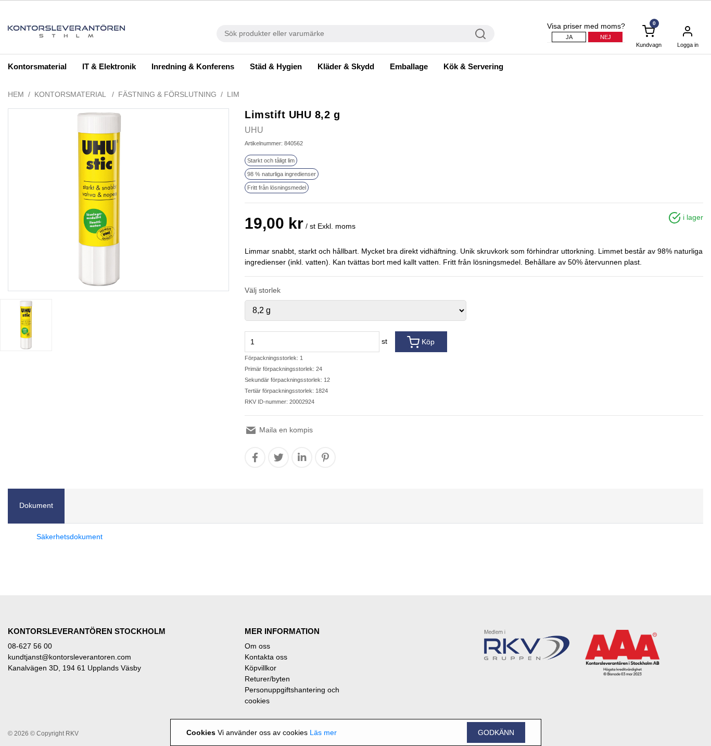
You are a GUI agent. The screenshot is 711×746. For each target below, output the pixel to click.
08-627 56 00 (30, 646)
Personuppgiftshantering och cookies (292, 695)
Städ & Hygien (276, 66)
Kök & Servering (473, 66)
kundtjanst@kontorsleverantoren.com (69, 657)
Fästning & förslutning (167, 94)
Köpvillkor (260, 668)
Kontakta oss (266, 657)
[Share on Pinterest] (325, 457)
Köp (427, 342)
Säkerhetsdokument (69, 536)
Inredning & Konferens (192, 66)
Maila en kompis (285, 430)
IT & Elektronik (109, 66)
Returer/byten (267, 679)
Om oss (257, 646)
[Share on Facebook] (255, 457)
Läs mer (323, 732)
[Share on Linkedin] (302, 457)
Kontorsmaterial (37, 66)
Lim (233, 94)
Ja (569, 37)
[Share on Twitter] (279, 457)
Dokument (36, 505)
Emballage (409, 66)
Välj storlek (263, 290)
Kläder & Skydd (346, 66)
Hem (16, 94)
